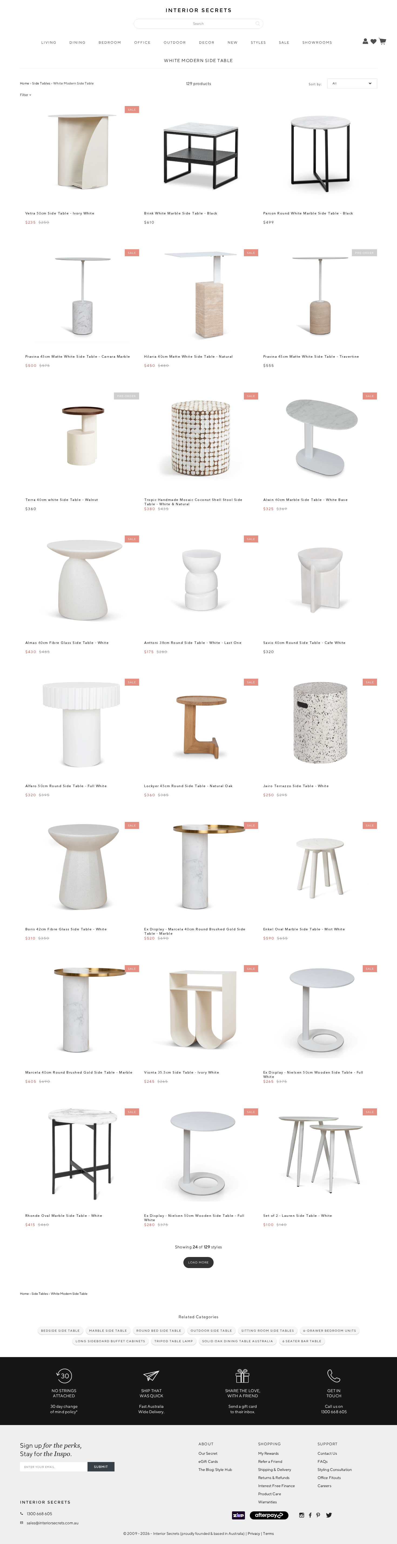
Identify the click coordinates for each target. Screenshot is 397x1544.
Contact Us (327, 1453)
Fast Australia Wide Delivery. (151, 1401)
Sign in (348, 52)
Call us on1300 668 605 (334, 1401)
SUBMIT (101, 1467)
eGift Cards (208, 1461)
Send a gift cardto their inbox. (243, 1401)
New (233, 42)
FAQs (323, 1461)
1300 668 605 (39, 1513)
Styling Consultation (335, 1469)
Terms (268, 1533)
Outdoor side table (211, 1330)
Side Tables (41, 83)
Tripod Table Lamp (173, 1341)
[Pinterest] (318, 1515)
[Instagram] (301, 1515)
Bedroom (110, 42)
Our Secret (207, 1453)
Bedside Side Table (60, 1330)
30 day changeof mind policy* (64, 1401)
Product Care (269, 1494)
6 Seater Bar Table (302, 1341)
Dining (77, 42)
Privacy (254, 1533)
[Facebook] (310, 1515)
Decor (207, 42)
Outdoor (175, 42)
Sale (284, 42)
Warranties (267, 1502)
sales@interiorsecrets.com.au (53, 1523)
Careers (324, 1486)
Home (24, 83)
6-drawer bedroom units (329, 1330)
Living (48, 42)
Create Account (348, 61)
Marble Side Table (108, 1330)
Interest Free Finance (276, 1486)
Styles (258, 42)
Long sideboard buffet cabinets (110, 1341)
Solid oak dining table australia (237, 1341)
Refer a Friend (270, 1461)
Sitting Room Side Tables (267, 1330)
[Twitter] (329, 1515)
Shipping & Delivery (274, 1469)
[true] (373, 42)
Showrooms (317, 42)
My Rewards (268, 1453)
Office (142, 42)
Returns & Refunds (274, 1477)
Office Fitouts (329, 1477)
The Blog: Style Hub (215, 1469)
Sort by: (315, 84)
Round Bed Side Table (158, 1330)
